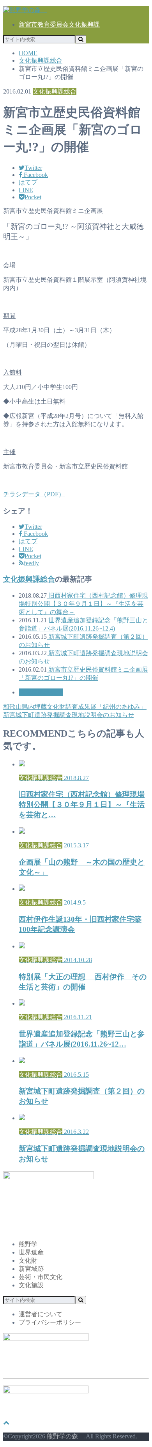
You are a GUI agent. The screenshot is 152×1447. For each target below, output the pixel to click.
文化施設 (31, 1285)
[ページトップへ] (6, 1422)
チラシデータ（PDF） (34, 494)
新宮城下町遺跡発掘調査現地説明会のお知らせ (68, 715)
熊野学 (28, 1244)
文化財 (28, 1260)
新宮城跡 (31, 1268)
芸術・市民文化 (40, 1277)
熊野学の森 (65, 1436)
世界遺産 (31, 1252)
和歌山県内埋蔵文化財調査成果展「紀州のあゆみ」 (75, 706)
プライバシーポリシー (50, 1322)
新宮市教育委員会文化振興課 (59, 24)
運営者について (40, 1314)
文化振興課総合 (29, 579)
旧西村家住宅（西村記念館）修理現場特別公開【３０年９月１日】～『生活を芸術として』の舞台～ (83, 603)
